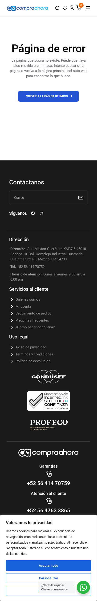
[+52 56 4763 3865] (49, 501)
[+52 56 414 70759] (49, 474)
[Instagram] (41, 213)
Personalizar (48, 578)
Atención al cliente (48, 493)
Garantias (48, 466)
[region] (48, 558)
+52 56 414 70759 (48, 483)
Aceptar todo (48, 565)
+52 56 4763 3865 (48, 510)
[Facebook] (33, 213)
